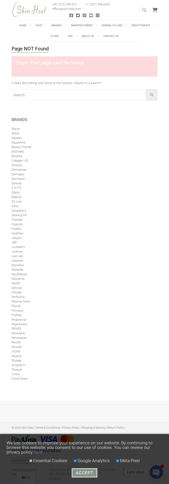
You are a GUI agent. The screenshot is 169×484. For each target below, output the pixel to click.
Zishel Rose (19, 379)
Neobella (17, 270)
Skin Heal (27, 427)
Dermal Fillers (112, 25)
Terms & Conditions (47, 427)
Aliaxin (16, 129)
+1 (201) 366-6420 (98, 4)
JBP (14, 242)
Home (22, 25)
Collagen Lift (20, 161)
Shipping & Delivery (93, 427)
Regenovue (19, 319)
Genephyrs (19, 210)
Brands (57, 25)
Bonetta (17, 156)
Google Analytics (93, 460)
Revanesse (19, 338)
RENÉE (16, 329)
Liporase (17, 260)
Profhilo (17, 315)
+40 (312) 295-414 (64, 4)
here (38, 452)
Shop (38, 25)
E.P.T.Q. (17, 188)
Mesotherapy (140, 25)
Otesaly (17, 292)
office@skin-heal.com (66, 9)
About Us (88, 36)
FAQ (70, 36)
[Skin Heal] (31, 9)
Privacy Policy (71, 427)
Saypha (16, 356)
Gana (15, 206)
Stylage (16, 360)
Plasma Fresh (21, 301)
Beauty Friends (22, 147)
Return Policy (115, 427)
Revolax (17, 347)
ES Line (17, 201)
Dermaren (18, 179)
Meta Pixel (129, 460)
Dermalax (18, 174)
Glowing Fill (19, 215)
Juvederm (18, 247)
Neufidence (19, 274)
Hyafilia (16, 229)
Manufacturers (82, 25)
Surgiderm (18, 365)
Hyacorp (17, 224)
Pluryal (16, 306)
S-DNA (16, 351)
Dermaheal (19, 170)
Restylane (18, 333)
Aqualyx (17, 138)
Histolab (17, 220)
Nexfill (16, 283)
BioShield (18, 151)
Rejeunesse (19, 324)
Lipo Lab (17, 256)
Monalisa (18, 265)
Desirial (16, 183)
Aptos (15, 133)
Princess (17, 310)
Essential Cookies (49, 460)
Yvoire (16, 374)
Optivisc (17, 288)
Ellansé (16, 197)
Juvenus (17, 251)
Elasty (16, 192)
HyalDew (17, 233)
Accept (84, 472)
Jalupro (16, 238)
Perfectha (18, 297)
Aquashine (19, 142)
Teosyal (17, 369)
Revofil (16, 342)
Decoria (17, 165)
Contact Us (111, 36)
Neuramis (18, 279)
